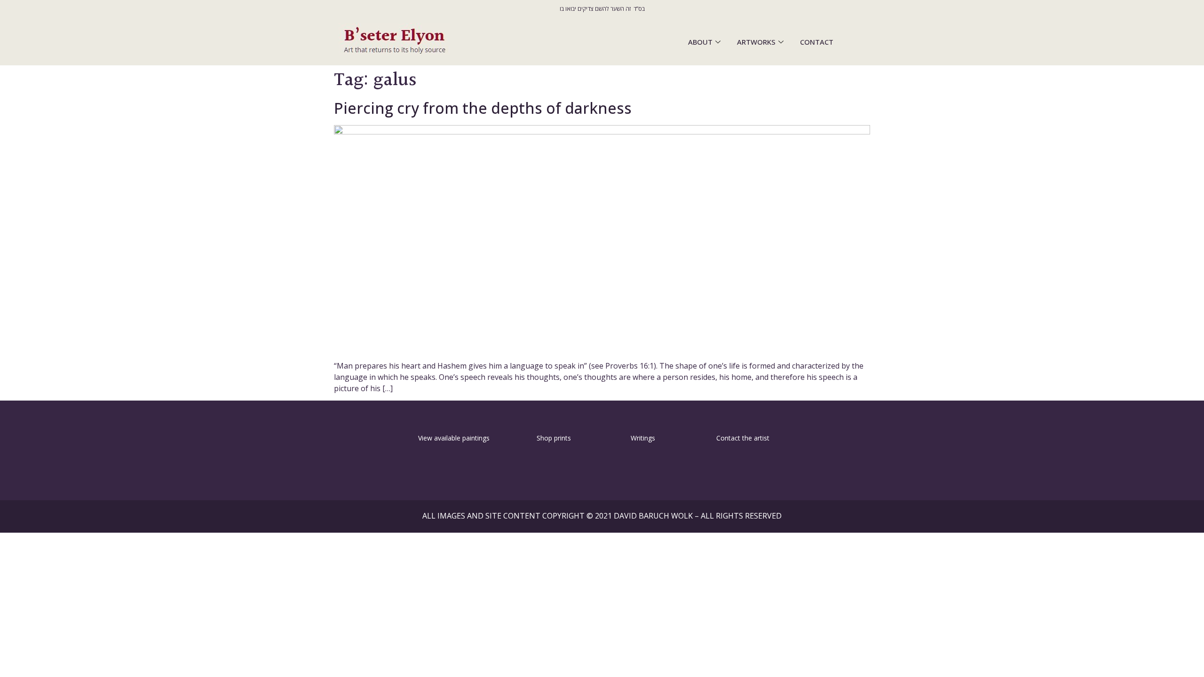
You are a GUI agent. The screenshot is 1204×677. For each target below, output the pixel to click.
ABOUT (700, 42)
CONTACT (816, 42)
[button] (366, 437)
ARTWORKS (756, 42)
